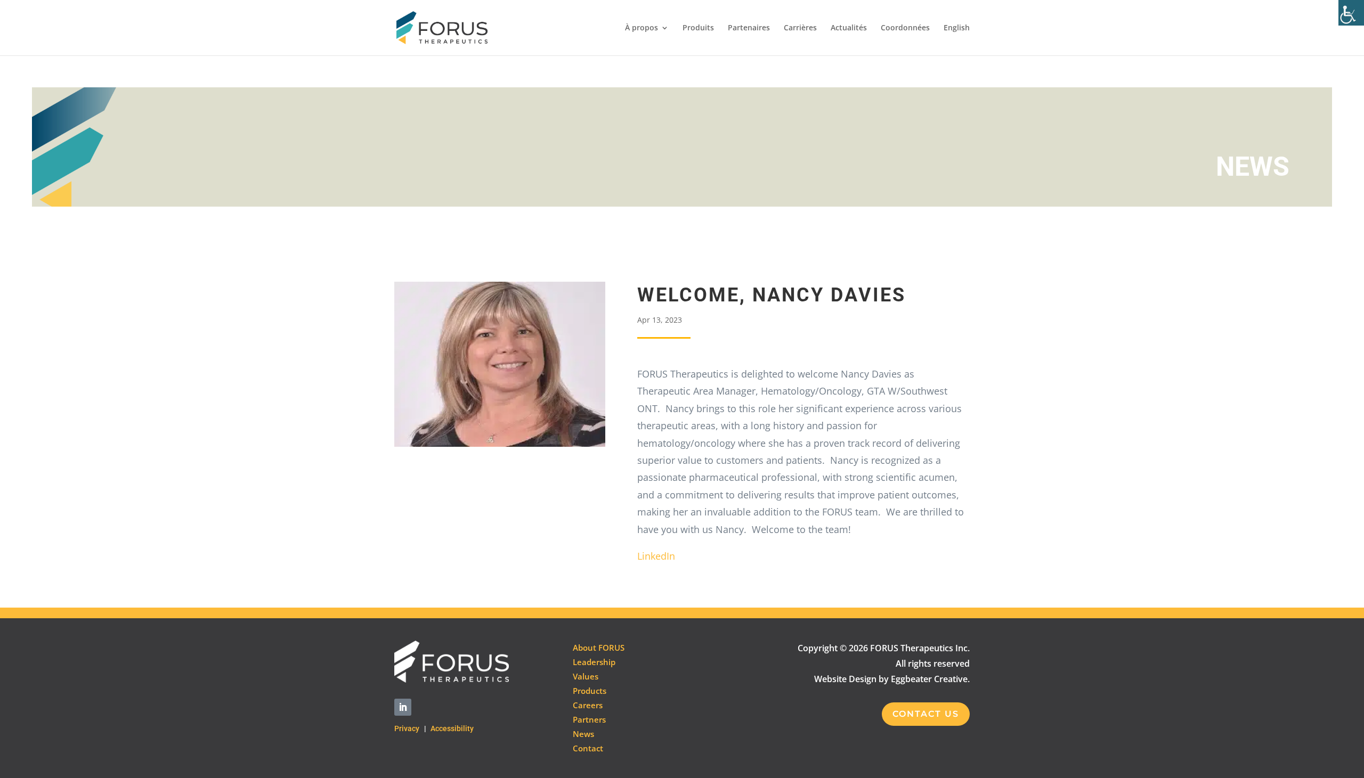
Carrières (800, 28)
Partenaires (749, 28)
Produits (698, 28)
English (957, 28)
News (583, 733)
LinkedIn (656, 556)
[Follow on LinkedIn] (402, 707)
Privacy (406, 728)
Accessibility (452, 728)
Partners (589, 719)
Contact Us (925, 714)
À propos (641, 28)
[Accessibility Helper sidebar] (1351, 13)
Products (589, 690)
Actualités (849, 28)
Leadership (594, 662)
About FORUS (598, 647)
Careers (588, 705)
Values (585, 676)
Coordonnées (905, 28)
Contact (588, 748)
